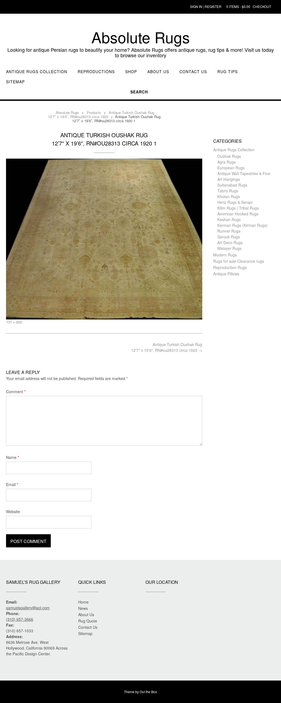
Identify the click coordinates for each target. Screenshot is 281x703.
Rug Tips (227, 71)
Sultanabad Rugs (232, 185)
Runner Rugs (228, 231)
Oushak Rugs (229, 156)
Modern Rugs (225, 255)
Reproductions (96, 71)
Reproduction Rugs (230, 267)
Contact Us (193, 71)
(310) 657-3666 (19, 619)
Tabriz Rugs (227, 190)
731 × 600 (14, 322)
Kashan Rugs (229, 219)
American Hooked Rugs (237, 213)
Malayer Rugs (229, 248)
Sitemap (15, 81)
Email (12, 484)
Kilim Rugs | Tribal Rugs (238, 208)
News (83, 608)
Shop (131, 71)
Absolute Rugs (140, 37)
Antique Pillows (226, 273)
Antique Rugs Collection (36, 71)
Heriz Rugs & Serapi (234, 202)
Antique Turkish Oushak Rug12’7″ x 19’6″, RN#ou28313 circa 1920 (166, 347)
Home (83, 602)
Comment (16, 391)
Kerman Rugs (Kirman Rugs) (242, 225)
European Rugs (231, 167)
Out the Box (148, 691)
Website (13, 511)
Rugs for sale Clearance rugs (238, 261)
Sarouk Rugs (228, 236)
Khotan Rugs (228, 196)
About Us (158, 71)
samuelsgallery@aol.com (28, 607)
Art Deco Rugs (230, 242)
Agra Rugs (226, 162)
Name (12, 457)
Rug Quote (87, 621)
